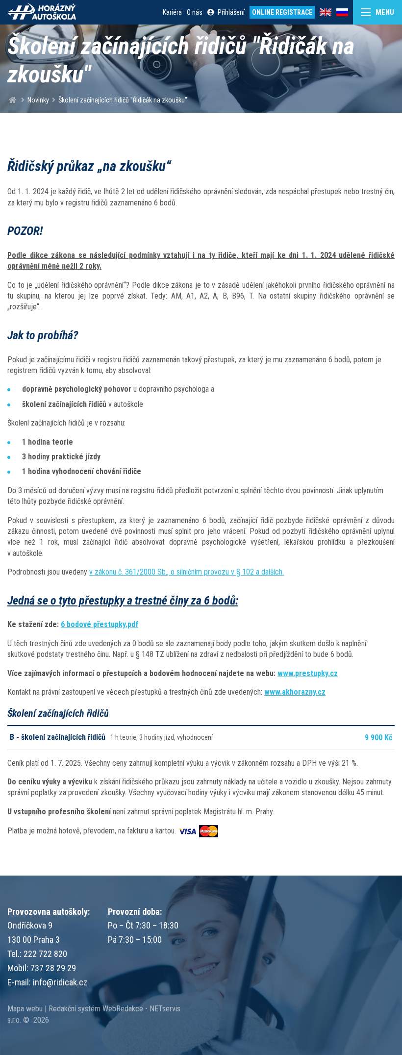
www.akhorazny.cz (295, 692)
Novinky (38, 100)
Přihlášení (231, 12)
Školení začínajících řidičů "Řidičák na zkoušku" (122, 100)
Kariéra (172, 12)
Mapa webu (25, 1008)
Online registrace (282, 12)
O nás (194, 12)
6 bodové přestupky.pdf (99, 624)
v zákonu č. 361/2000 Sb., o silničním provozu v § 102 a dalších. (186, 572)
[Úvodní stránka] (41, 12)
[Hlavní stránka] (12, 100)
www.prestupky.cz (307, 673)
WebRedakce (122, 1008)
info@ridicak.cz (60, 982)
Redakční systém (74, 1008)
